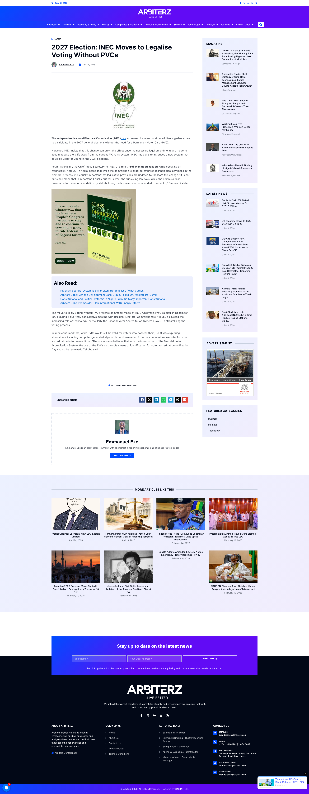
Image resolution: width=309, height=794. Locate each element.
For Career (224, 772)
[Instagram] (252, 3)
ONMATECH (181, 789)
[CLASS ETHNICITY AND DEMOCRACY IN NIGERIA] (94, 272)
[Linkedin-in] (248, 3)
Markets (67, 24)
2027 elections (118, 385)
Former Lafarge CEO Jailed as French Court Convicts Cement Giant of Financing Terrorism (128, 535)
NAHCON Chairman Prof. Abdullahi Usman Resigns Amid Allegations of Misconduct (233, 587)
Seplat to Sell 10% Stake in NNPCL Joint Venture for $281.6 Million (236, 203)
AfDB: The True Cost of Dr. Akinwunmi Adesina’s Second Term (237, 147)
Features (225, 24)
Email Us (223, 732)
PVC (134, 385)
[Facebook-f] (240, 3)
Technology (194, 24)
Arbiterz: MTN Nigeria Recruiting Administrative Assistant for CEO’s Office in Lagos (237, 293)
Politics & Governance (156, 24)
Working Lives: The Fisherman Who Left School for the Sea (236, 127)
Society (178, 24)
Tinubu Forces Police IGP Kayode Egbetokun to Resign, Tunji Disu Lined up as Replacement (180, 536)
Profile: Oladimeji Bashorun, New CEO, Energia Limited (76, 535)
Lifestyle (210, 24)
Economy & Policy (86, 24)
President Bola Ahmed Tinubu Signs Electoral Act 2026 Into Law (233, 535)
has (123, 138)
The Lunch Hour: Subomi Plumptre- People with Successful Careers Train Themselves (235, 105)
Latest (58, 39)
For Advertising (227, 762)
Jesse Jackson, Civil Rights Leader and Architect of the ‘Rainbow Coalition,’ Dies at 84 (128, 589)
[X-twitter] (244, 3)
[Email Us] (215, 733)
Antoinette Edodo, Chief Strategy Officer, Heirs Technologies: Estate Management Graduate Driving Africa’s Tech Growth (237, 80)
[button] (261, 24)
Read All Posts (122, 455)
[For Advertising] (215, 763)
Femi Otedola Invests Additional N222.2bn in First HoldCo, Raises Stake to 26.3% (237, 316)
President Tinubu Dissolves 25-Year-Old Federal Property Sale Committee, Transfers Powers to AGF (237, 269)
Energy (105, 24)
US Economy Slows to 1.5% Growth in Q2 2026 (236, 222)
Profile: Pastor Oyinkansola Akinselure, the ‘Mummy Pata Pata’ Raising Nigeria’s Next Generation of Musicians (237, 55)
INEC (129, 385)
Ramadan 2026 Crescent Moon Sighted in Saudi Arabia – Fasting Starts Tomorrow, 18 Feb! (76, 589)
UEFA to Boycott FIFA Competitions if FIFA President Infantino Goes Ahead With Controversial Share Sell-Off (235, 244)
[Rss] (256, 3)
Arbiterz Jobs (243, 24)
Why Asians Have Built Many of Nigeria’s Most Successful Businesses (237, 168)
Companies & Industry (127, 24)
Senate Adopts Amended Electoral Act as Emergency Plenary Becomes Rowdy (181, 553)
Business (52, 24)
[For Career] (215, 772)
